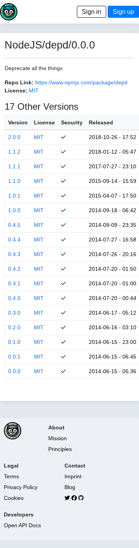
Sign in (91, 11)
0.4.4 (14, 239)
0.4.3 (14, 254)
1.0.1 (14, 196)
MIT (34, 90)
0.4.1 (14, 283)
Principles (60, 449)
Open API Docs (22, 525)
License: (16, 90)
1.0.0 (14, 210)
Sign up (123, 11)
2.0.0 (14, 137)
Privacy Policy (20, 487)
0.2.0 (14, 327)
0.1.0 (14, 342)
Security (72, 122)
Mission (57, 438)
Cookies (14, 498)
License (44, 122)
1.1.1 (14, 166)
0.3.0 (14, 313)
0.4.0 (14, 298)
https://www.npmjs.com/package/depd (81, 82)
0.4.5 (14, 225)
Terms (11, 476)
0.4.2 (14, 269)
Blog (69, 487)
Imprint (72, 476)
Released (101, 122)
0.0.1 (14, 357)
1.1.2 (14, 152)
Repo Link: (19, 82)
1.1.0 (14, 181)
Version (18, 122)
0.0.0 (14, 371)
